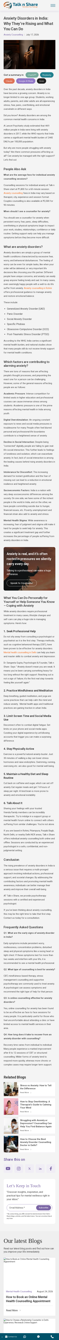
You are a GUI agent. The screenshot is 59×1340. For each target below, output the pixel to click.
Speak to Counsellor (21, 583)
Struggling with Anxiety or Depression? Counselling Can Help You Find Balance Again (36, 1123)
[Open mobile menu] (53, 5)
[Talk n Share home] (21, 5)
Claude (9, 81)
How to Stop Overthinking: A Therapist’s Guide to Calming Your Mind (35, 1104)
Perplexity (46, 75)
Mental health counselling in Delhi (20, 652)
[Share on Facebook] (50, 1168)
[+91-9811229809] (52, 1336)
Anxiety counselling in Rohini (38, 288)
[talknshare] (38, 1336)
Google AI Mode (25, 81)
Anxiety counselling (13, 193)
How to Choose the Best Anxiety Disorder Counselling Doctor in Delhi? (35, 1142)
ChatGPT (32, 75)
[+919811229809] (25, 1336)
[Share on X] (29, 1168)
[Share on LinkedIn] (40, 1168)
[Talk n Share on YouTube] (8, 1168)
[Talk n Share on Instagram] (18, 1168)
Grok (41, 81)
